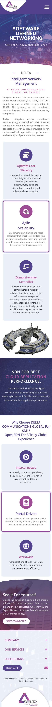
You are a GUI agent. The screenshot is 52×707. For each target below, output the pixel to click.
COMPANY (12, 640)
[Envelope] (46, 668)
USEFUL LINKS (14, 659)
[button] (47, 7)
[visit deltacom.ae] (11, 5)
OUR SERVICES (14, 649)
